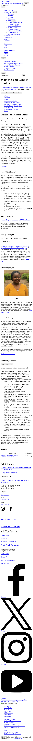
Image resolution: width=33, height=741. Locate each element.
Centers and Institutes (10, 101)
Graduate (10, 17)
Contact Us (4, 538)
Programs (7, 97)
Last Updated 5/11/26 (16, 738)
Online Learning (13, 32)
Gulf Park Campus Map (8, 560)
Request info (8, 44)
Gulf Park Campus (10, 545)
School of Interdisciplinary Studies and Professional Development (16, 88)
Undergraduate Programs (15, 22)
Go (24, 5)
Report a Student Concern (11, 727)
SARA (6, 730)
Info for (3, 58)
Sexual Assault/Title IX (11, 732)
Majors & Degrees (9, 50)
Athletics (7, 40)
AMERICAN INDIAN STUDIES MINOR (13, 468)
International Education (15, 31)
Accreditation (8, 708)
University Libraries (14, 34)
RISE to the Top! (9, 107)
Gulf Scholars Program (11, 109)
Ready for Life (8, 10)
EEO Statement (8, 713)
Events (6, 53)
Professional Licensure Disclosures (14, 726)
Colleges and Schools (14, 26)
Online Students (9, 66)
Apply (6, 47)
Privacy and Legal (9, 724)
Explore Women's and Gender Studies (11, 92)
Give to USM (5, 563)
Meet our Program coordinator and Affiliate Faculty (15, 220)
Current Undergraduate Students (13, 63)
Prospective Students (10, 61)
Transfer (10, 15)
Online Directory (9, 722)
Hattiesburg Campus (10, 526)
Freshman (11, 14)
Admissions (7, 12)
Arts (5, 39)
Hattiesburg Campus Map (8, 541)
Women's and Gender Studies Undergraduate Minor (9, 456)
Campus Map (5, 495)
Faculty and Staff (9, 70)
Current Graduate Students (12, 65)
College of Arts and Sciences (9, 472)
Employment (8, 714)
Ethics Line (7, 716)
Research (7, 35)
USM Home (4, 87)
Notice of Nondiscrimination (12, 721)
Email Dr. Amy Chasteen (8, 354)
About (6, 96)
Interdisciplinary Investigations (13, 106)
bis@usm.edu (5, 499)
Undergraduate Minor (6, 364)
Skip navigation (5, 1)
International (11, 19)
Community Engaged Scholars (13, 104)
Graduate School (13, 29)
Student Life (8, 37)
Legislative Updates (10, 719)
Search (3, 73)
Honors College (12, 27)
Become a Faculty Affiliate (8, 519)
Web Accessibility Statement (12, 734)
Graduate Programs (13, 24)
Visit (5, 45)
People (6, 99)
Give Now (4, 166)
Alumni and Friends (10, 68)
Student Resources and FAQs (12, 102)
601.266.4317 (5, 504)
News (6, 52)
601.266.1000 (5, 535)
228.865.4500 (5, 554)
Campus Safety (8, 709)
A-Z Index (7, 706)
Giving (6, 55)
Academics (7, 20)
